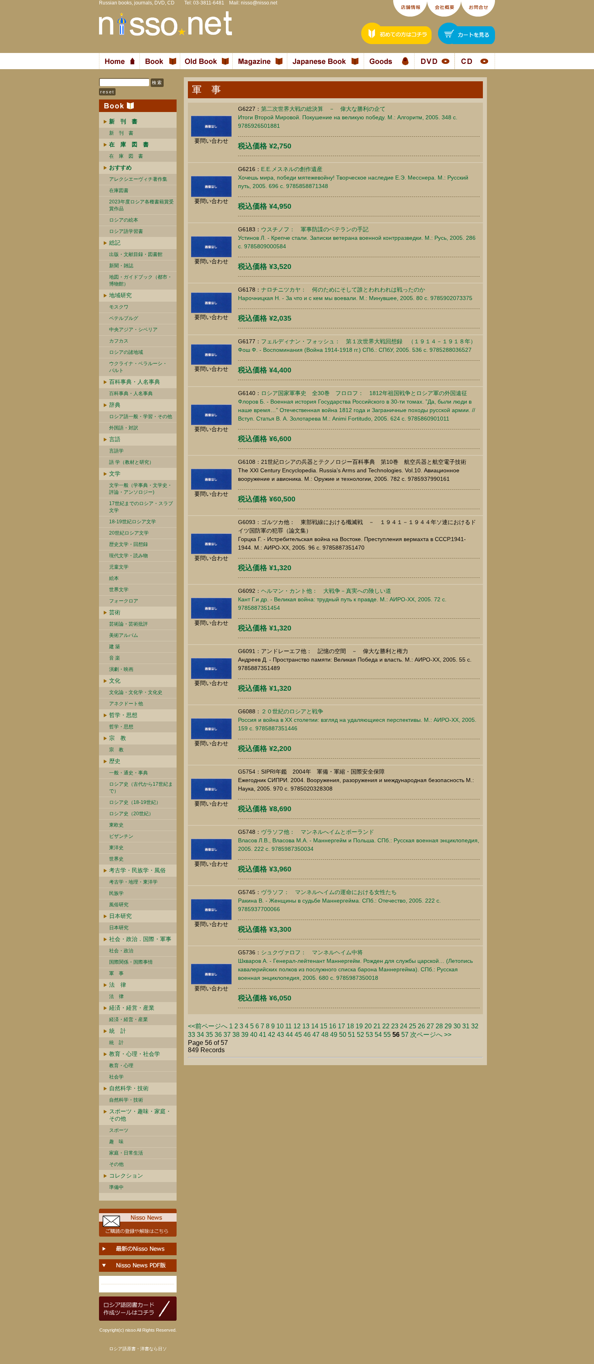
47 (316, 1034)
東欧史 (116, 825)
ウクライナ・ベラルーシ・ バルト (138, 367)
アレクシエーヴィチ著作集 (138, 179)
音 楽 (114, 658)
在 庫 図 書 (126, 156)
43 (280, 1034)
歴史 (114, 761)
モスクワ (118, 307)
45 (298, 1034)
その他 (116, 1164)
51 (351, 1034)
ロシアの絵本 (123, 220)
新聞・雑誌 (121, 266)
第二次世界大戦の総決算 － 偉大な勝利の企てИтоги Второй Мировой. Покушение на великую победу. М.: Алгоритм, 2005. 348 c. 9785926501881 (347, 117)
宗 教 (117, 738)
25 (412, 1026)
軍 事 (116, 973)
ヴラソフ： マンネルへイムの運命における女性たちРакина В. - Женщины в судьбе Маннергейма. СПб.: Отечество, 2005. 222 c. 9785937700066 (339, 900)
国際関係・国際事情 (131, 962)
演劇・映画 (121, 669)
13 (306, 1026)
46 (307, 1034)
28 (439, 1026)
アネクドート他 (126, 703)
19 (359, 1026)
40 (253, 1034)
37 (227, 1034)
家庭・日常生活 (126, 1153)
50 (342, 1034)
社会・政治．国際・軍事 (140, 939)
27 (430, 1026)
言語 (114, 439)
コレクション (126, 1175)
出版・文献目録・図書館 (135, 254)
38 (236, 1034)
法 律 (117, 984)
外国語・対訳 (123, 428)
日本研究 (120, 916)
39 (245, 1034)
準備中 (116, 1187)
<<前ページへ (207, 1026)
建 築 (114, 646)
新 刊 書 (121, 133)
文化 (114, 680)
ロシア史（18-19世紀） (135, 802)
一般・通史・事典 (128, 773)
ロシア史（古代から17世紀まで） (141, 787)
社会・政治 (121, 951)
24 (403, 1026)
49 (333, 1034)
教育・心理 (121, 1065)
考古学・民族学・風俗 (137, 870)
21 (377, 1026)
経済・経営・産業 (131, 1007)
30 (457, 1026)
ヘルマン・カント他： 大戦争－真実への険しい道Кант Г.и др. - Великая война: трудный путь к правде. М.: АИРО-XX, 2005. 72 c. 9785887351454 (342, 599)
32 (474, 1026)
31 (466, 1026)
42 (271, 1034)
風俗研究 (118, 904)
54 (378, 1034)
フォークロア (123, 601)
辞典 (114, 405)
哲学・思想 (123, 715)
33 (191, 1034)
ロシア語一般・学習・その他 (140, 416)
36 (218, 1034)
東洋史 (116, 847)
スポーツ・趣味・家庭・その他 (140, 1115)
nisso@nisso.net (259, 3)
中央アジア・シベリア (133, 329)
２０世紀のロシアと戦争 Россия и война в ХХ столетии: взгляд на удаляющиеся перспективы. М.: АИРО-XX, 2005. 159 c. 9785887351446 (357, 720)
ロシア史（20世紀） (131, 813)
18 (350, 1026)
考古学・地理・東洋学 (133, 882)
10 (280, 1026)
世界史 (116, 859)
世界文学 (118, 589)
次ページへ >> (430, 1034)
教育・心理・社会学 (134, 1054)
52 (360, 1034)
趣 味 (116, 1141)
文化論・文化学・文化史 (135, 692)
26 (421, 1026)
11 (288, 1026)
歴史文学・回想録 (128, 544)
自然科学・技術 (129, 1088)
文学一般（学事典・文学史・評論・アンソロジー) (140, 488)
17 (341, 1026)
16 (332, 1026)
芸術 (114, 612)
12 (297, 1026)
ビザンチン (121, 836)
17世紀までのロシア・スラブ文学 (141, 507)
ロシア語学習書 (126, 231)
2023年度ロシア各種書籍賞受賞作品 (141, 205)
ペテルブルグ (123, 318)
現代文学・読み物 (128, 555)
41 (262, 1034)
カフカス (118, 341)
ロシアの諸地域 (126, 352)
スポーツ (118, 1130)
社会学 (116, 1077)
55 (387, 1034)
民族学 (116, 893)
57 (405, 1034)
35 (209, 1034)
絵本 (114, 578)
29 (448, 1026)
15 (323, 1026)
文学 (114, 473)
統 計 (117, 1031)
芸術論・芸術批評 (128, 624)
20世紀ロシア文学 (129, 533)
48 (325, 1034)
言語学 (116, 451)
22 (386, 1026)
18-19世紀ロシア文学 (132, 521)
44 (289, 1034)
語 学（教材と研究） (131, 462)
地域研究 (120, 295)
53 (369, 1034)
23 (394, 1026)
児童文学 (118, 567)
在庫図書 (118, 190)
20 (368, 1026)
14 (314, 1026)
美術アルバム (123, 635)
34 (200, 1034)
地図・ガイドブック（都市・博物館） (140, 280)
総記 (114, 242)
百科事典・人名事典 (134, 382)
